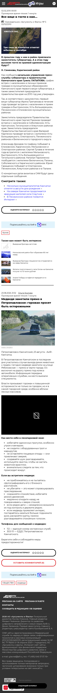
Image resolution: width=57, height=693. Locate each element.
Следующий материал (27, 686)
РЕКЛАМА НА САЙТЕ (12, 601)
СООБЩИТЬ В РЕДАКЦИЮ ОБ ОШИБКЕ (22, 609)
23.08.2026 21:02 (8, 293)
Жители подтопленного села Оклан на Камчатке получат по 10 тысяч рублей (33, 270)
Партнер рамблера (25, 680)
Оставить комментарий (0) (28, 563)
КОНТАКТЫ (8, 605)
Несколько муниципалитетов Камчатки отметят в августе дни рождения (27, 187)
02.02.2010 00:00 (8, 11)
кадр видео (7, 347)
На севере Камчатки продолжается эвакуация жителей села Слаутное (25, 192)
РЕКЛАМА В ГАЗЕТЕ (34, 601)
